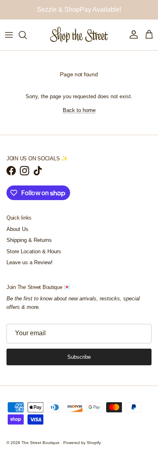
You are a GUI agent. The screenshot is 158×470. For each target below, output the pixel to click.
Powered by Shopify (82, 450)
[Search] (27, 43)
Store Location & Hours (33, 259)
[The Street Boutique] (79, 42)
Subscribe (79, 365)
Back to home (79, 118)
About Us (17, 237)
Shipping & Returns (29, 248)
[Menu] (9, 43)
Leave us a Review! (29, 270)
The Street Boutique (41, 450)
